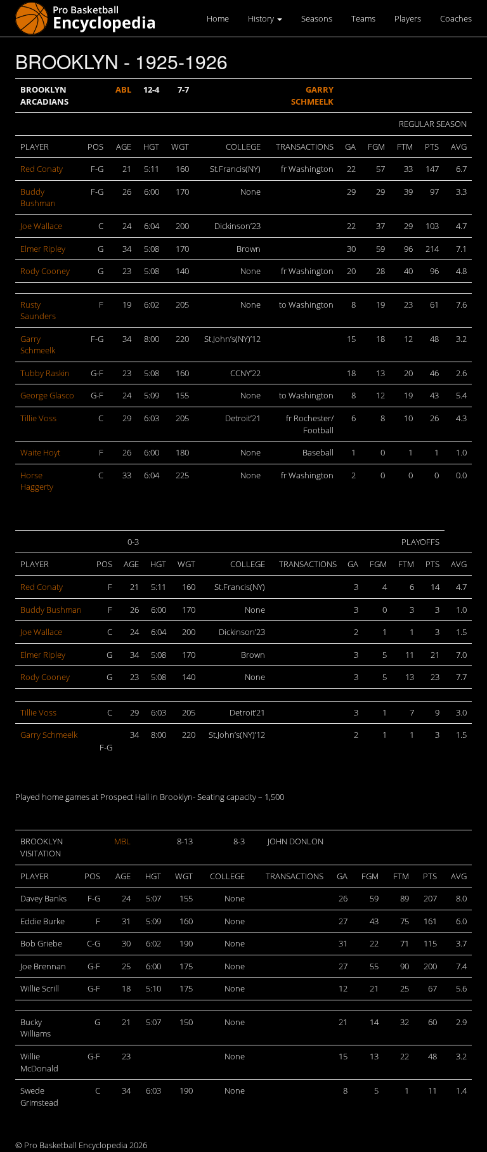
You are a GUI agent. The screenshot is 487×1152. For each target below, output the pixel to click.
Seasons (316, 18)
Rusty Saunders (38, 310)
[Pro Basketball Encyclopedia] (90, 17)
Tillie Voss (38, 418)
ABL (123, 89)
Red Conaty (41, 168)
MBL (122, 841)
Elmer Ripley (42, 248)
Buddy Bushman (38, 197)
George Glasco (47, 395)
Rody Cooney (45, 271)
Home (218, 18)
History (262, 18)
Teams (363, 18)
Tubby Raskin (45, 373)
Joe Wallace (41, 226)
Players (407, 18)
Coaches (456, 18)
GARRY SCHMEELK (312, 95)
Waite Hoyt (40, 452)
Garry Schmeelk (37, 345)
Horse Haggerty (36, 481)
